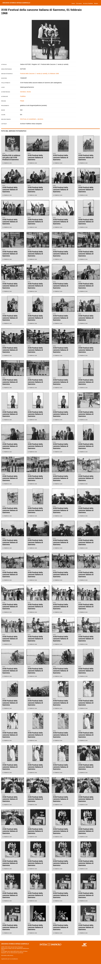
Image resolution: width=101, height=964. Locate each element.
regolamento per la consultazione (9, 958)
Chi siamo (79, 3)
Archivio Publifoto (88, 3)
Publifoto (23, 96)
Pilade (22, 101)
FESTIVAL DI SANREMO (28, 119)
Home (73, 3)
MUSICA (40, 119)
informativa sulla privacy (7, 955)
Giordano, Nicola (25, 92)
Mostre (96, 3)
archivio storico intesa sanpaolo (16, 3)
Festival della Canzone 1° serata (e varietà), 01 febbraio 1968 (39, 73)
